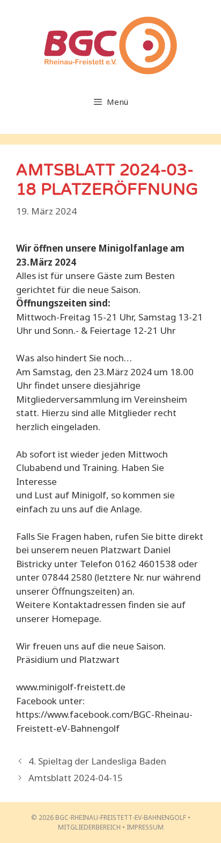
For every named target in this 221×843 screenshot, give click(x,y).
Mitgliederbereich (89, 827)
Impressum (145, 827)
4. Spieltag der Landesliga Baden (97, 761)
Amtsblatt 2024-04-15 (75, 777)
